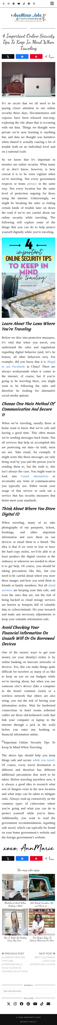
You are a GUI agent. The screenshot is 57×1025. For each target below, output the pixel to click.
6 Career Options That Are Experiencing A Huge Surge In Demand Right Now (15, 962)
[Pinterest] (14, 3)
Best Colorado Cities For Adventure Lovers (42, 959)
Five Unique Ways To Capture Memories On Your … (42, 940)
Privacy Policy (28, 1022)
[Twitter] (4, 3)
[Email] (48, 1004)
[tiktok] (41, 1004)
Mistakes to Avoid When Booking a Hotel (15, 904)
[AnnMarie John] (28, 14)
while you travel (43, 760)
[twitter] (8, 1004)
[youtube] (35, 1004)
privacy (32, 183)
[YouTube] (19, 3)
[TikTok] (24, 3)
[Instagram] (9, 3)
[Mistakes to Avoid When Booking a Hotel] (15, 887)
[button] (53, 3)
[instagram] (15, 1004)
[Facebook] (29, 3)
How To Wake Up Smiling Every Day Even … (15, 939)
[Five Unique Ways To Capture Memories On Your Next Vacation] (42, 922)
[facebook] (21, 1004)
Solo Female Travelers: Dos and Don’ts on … (41, 904)
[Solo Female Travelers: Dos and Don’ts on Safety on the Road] (42, 887)
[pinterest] (28, 1004)
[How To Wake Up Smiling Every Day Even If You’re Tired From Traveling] (15, 922)
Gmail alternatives (34, 476)
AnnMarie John (32, 1017)
